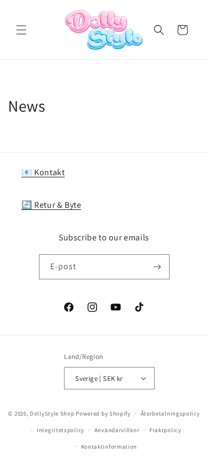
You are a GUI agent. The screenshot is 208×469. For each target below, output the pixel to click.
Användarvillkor (117, 430)
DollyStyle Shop (52, 413)
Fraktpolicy (165, 430)
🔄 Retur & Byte (51, 204)
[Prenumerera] (157, 266)
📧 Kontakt (43, 172)
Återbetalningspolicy (170, 413)
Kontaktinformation (109, 446)
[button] (21, 30)
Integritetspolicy (60, 430)
